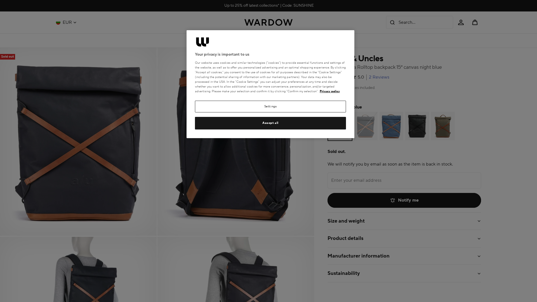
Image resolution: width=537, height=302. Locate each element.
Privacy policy (330, 91)
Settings (270, 106)
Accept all (270, 123)
